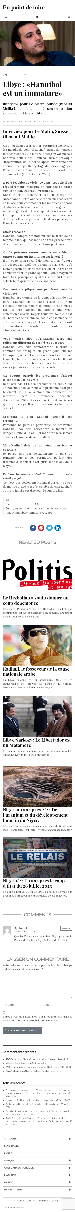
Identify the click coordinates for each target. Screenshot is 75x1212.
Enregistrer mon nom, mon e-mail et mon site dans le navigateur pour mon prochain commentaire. (37, 1018)
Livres (8, 1153)
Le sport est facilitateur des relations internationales (31, 1100)
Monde (8, 1182)
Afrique (9, 1160)
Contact (32, 1200)
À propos (19, 1200)
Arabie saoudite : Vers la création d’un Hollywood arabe (33, 1104)
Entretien (11, 75)
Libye (24, 75)
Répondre (66, 928)
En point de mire (24, 7)
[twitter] (37, 17)
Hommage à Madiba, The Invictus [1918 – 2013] (48, 1067)
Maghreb (10, 1175)
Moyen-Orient (13, 1189)
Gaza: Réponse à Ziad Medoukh (30, 1063)
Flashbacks (11, 1146)
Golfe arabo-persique (19, 1167)
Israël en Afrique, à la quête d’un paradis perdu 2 (43, 1059)
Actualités (11, 1138)
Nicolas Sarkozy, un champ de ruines (43, 1071)
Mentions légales (49, 1200)
